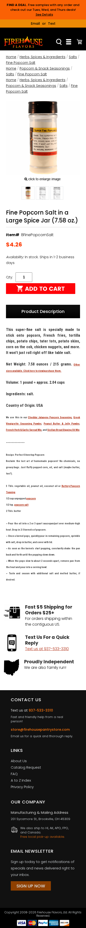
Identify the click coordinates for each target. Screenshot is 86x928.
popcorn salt (21, 504)
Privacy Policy (22, 786)
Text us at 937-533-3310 (47, 649)
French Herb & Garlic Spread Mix (24, 430)
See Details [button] (44, 14)
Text (51, 23)
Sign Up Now (30, 886)
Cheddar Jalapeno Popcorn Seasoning (50, 417)
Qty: (9, 277)
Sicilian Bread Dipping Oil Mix (63, 430)
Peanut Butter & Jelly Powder (61, 423)
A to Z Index (21, 780)
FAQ (14, 773)
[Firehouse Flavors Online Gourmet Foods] (23, 41)
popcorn (31, 498)
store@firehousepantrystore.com (40, 729)
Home (11, 56)
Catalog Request (26, 767)
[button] (28, 193)
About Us (19, 760)
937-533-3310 (41, 710)
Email (35, 23)
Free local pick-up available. (42, 837)
